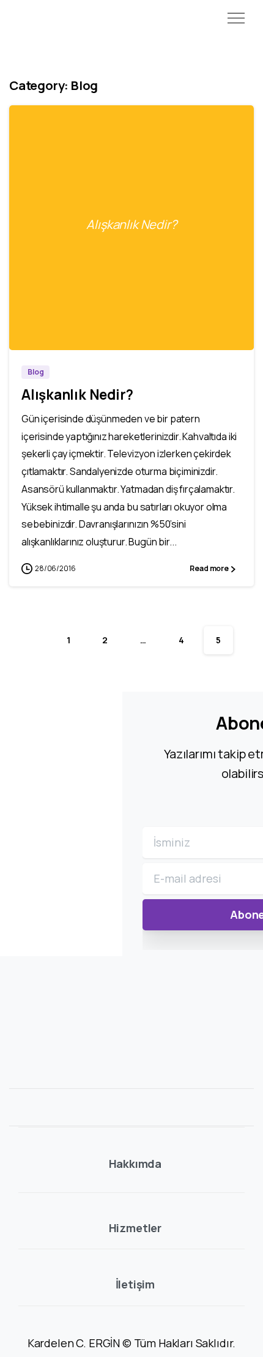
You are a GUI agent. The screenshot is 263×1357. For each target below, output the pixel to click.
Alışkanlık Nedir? (77, 394)
